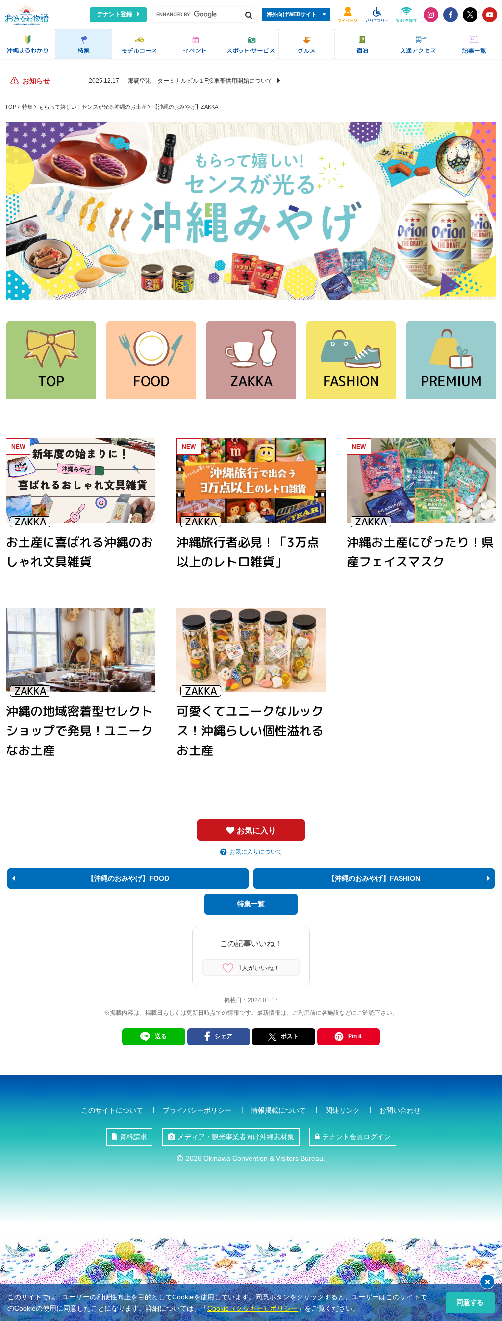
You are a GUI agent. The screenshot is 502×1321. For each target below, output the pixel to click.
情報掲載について (278, 1110)
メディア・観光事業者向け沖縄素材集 (235, 1137)
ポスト (290, 1036)
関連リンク (343, 1110)
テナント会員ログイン (356, 1137)
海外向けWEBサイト (292, 14)
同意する (470, 1302)
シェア (223, 1036)
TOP (10, 107)
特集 (27, 107)
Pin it (355, 1036)
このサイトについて (112, 1110)
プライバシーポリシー (197, 1110)
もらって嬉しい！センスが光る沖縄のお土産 (93, 107)
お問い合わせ (400, 1110)
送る (161, 1036)
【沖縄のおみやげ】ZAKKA (185, 107)
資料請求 (133, 1137)
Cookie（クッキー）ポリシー (252, 1308)
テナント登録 (114, 14)
